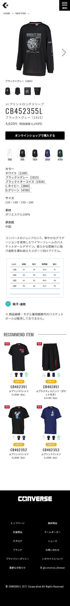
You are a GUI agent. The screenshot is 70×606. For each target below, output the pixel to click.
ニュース (52, 541)
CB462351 (19, 386)
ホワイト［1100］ (17, 173)
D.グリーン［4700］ (18, 190)
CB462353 (51, 449)
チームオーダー (52, 532)
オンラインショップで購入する (35, 135)
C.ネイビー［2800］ (18, 186)
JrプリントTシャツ (19, 391)
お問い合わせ (53, 549)
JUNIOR (19, 381)
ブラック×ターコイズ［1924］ (25, 181)
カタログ (17, 541)
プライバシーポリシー (17, 558)
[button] (64, 52)
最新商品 (52, 523)
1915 (22, 159)
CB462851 (51, 386)
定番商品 (17, 532)
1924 (35, 159)
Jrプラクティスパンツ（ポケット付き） (51, 392)
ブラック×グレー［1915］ (23, 177)
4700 (60, 159)
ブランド (17, 549)
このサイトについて (52, 558)
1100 (10, 159)
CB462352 (18, 449)
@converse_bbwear (53, 567)
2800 (47, 159)
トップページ (18, 523)
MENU (64, 7)
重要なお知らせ (17, 567)
